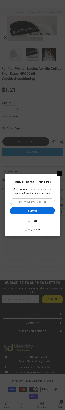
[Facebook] (29, 221)
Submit (32, 210)
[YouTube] (36, 221)
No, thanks (34, 229)
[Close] (60, 173)
